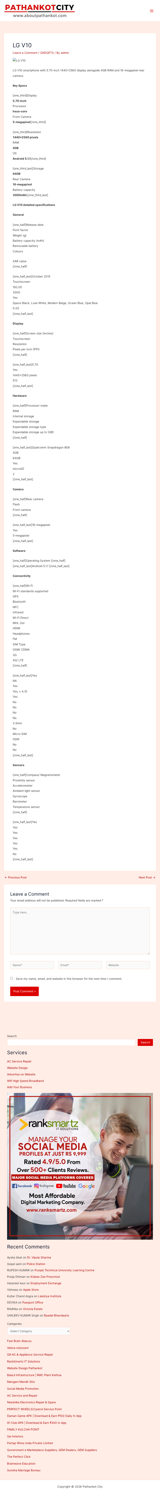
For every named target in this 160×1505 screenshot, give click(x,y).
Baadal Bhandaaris (56, 1315)
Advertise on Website (21, 1074)
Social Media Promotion (23, 1388)
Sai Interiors (15, 1436)
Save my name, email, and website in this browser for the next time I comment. (69, 978)
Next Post (147, 877)
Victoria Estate (32, 1309)
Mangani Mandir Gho (21, 1381)
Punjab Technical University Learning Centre (64, 1270)
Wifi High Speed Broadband (25, 1081)
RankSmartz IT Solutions (23, 1361)
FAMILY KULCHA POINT (23, 1429)
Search (12, 1036)
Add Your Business (19, 1087)
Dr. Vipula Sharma (39, 1257)
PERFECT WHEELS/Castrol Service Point (34, 1409)
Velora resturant (18, 1348)
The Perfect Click (18, 1456)
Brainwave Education (21, 1463)
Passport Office (32, 1302)
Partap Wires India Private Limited (30, 1443)
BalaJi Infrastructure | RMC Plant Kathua (34, 1375)
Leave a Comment (25, 52)
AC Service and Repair (22, 1395)
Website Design (17, 1068)
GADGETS (47, 52)
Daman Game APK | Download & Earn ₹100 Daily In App (44, 1416)
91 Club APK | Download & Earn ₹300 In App (36, 1422)
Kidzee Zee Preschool (45, 1276)
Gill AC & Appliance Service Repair (30, 1354)
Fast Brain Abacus (19, 1341)
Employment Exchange (46, 1283)
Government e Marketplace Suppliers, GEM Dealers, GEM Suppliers (52, 1450)
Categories (14, 1323)
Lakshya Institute (49, 1296)
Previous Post (16, 877)
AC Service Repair (19, 1061)
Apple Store (31, 1289)
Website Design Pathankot (24, 1368)
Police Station (36, 1264)
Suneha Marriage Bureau (23, 1470)
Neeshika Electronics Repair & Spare (31, 1402)
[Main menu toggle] (152, 10)
